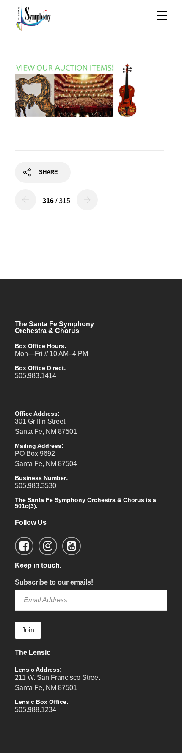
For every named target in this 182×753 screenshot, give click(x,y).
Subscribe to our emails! (54, 582)
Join (28, 630)
